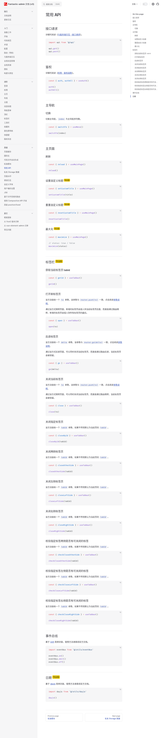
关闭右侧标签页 (140, 78)
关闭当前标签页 (140, 64)
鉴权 (134, 21)
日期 (134, 96)
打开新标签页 (140, 57)
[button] (18, 11)
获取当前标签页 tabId (143, 53)
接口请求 (136, 18)
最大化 (137, 46)
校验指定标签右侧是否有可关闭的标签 (147, 89)
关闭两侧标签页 (140, 71)
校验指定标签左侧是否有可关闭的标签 (147, 86)
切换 (136, 28)
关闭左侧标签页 (140, 75)
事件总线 (136, 93)
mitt (52, 642)
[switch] (145, 4)
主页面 (135, 32)
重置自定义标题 (140, 43)
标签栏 (135, 50)
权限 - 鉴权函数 (65, 73)
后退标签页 (139, 61)
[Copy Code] (118, 42)
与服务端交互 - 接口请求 (69, 34)
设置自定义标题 (140, 39)
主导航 (135, 25)
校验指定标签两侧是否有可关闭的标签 (147, 82)
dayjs (52, 684)
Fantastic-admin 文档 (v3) (20, 4)
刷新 (136, 35)
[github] (157, 4)
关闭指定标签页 (140, 68)
